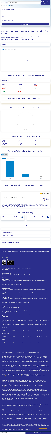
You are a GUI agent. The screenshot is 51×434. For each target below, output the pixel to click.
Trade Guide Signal (10, 296)
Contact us (3, 307)
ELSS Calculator (8, 292)
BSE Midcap (21, 287)
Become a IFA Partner (23, 305)
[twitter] (3, 257)
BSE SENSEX (7, 287)
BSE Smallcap (16, 287)
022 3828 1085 (4, 272)
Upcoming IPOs (4, 280)
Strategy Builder (22, 296)
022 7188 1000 (4, 277)
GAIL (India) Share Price (33, 298)
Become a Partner (5, 305)
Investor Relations (21, 320)
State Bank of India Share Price (23, 298)
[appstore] (10, 261)
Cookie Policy (31, 320)
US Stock (33, 310)
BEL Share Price (43, 299)
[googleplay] (10, 264)
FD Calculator (9, 289)
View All (47, 244)
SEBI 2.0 (24, 324)
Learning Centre (11, 302)
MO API (15, 296)
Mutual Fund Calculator (10, 290)
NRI (42, 310)
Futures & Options (21, 310)
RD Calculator (14, 289)
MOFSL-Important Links (14, 320)
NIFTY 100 (36, 287)
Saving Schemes (15, 317)
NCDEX (8, 320)
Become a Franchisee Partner (13, 305)
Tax (2, 317)
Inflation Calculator (28, 292)
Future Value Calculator (35, 290)
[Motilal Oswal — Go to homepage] (5, 2)
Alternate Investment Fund (39, 280)
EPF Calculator (28, 290)
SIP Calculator (4, 289)
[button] (8, 2)
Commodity (46, 310)
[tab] (3, 49)
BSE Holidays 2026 (11, 314)
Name (3, 16)
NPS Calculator (35, 292)
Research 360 (4, 296)
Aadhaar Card (9, 317)
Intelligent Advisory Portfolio (25, 280)
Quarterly (6, 154)
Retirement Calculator (33, 289)
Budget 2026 (4, 310)
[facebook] (2, 257)
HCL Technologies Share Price (14, 299)
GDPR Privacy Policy (11, 324)
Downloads (17, 324)
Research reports (4, 302)
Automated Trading (16, 311)
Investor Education (38, 320)
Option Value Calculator (42, 292)
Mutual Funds (10, 280)
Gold (40, 310)
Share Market (4, 284)
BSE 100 (40, 287)
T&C (13, 20)
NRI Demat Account (16, 280)
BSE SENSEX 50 (44, 287)
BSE (2, 320)
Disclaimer (27, 320)
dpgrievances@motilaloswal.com (20, 375)
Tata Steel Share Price (14, 298)
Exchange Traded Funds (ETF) (26, 281)
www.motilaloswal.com (43, 428)
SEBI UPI (45, 3)
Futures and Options (17, 284)
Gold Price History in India (19, 314)
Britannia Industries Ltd (24, 299)
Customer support (16, 307)
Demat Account (14, 310)
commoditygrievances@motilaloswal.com (8, 386)
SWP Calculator (22, 290)
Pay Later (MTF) (18, 281)
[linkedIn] (7, 257)
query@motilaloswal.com (6, 270)
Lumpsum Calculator (41, 289)
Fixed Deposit (12, 281)
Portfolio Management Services (7, 311)
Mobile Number (5, 12)
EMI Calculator (16, 290)
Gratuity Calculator (43, 290)
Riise (17, 296)
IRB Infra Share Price (5, 299)
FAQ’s (7, 307)
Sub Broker (37, 310)
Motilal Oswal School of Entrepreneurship (21, 302)
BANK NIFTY (11, 287)
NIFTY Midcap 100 (32, 287)
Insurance (34, 281)
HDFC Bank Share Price (5, 298)
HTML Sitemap (44, 324)
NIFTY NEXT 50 (25, 287)
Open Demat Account (45, 1)
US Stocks (32, 280)
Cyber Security (39, 324)
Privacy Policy (33, 324)
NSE (3, 320)
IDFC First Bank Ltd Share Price (43, 298)
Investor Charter (4, 324)
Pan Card (5, 317)
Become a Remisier (30, 305)
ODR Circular (28, 324)
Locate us (10, 307)
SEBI (5, 320)
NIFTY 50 (3, 287)
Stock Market (9, 310)
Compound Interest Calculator (23, 289)
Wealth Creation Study (6, 321)
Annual (3, 154)
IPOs (25, 310)
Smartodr (21, 324)
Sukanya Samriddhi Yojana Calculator (18, 292)
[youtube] (5, 257)
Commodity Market (10, 284)
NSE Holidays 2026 (5, 314)
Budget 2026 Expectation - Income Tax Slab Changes (33, 314)
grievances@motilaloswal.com (7, 375)
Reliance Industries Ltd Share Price (34, 299)
